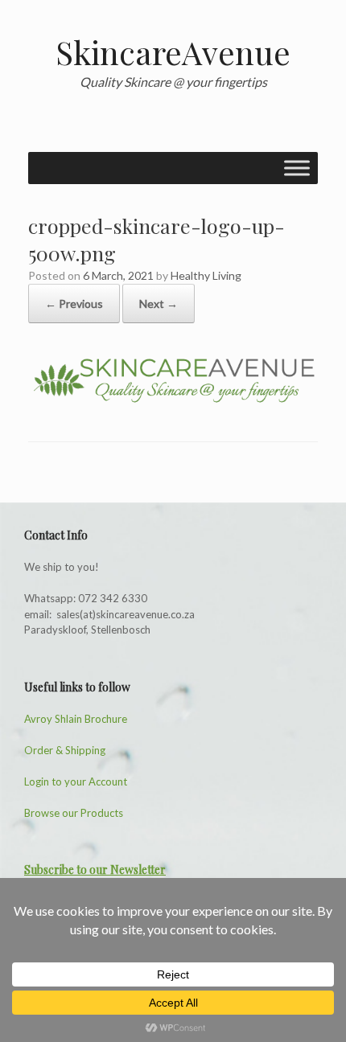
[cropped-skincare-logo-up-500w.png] (173, 400)
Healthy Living (206, 275)
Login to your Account (75, 781)
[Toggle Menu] (297, 167)
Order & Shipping (64, 750)
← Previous (74, 303)
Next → (158, 303)
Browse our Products (73, 812)
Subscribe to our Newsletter (95, 869)
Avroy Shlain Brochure (75, 718)
